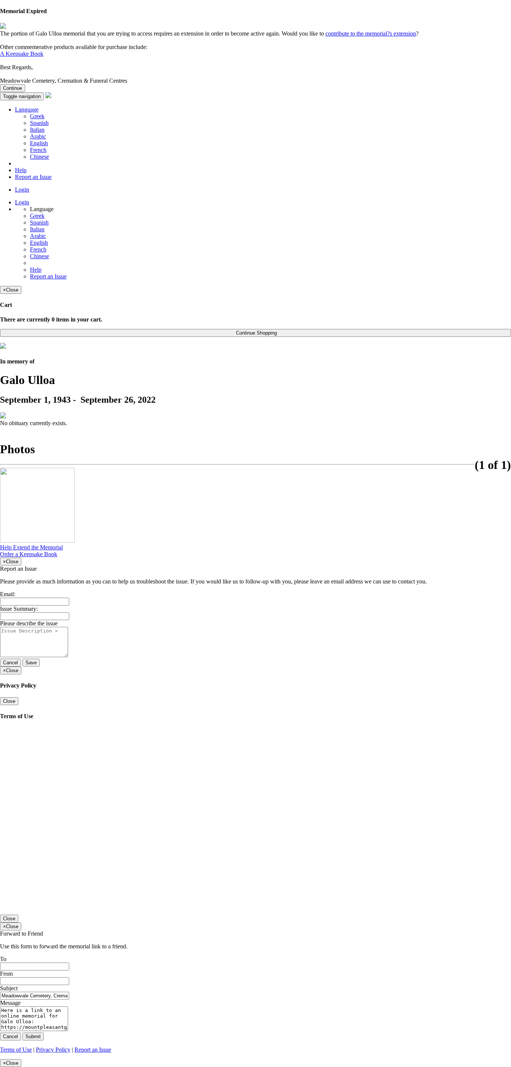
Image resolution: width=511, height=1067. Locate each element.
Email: (7, 594)
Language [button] (27, 109)
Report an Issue (33, 177)
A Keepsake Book (21, 54)
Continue (12, 88)
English (39, 143)
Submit (33, 1036)
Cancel (10, 662)
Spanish (39, 123)
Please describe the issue (29, 623)
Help (21, 170)
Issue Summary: (19, 609)
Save (31, 662)
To (3, 959)
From (6, 973)
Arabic (38, 136)
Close (9, 701)
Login (22, 189)
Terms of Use (16, 1049)
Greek (37, 116)
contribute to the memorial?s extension (370, 33)
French (38, 150)
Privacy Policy (53, 1049)
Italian (37, 129)
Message (10, 1003)
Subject (9, 988)
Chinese (39, 156)
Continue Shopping (256, 333)
